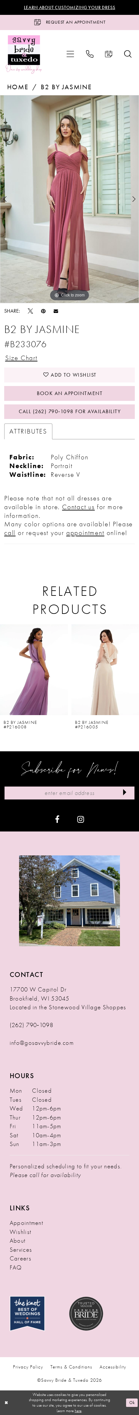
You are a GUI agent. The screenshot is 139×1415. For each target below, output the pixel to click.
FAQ (16, 1267)
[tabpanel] (69, 199)
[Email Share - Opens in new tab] (56, 311)
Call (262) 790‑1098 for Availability (70, 411)
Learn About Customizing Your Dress (69, 7)
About (18, 1241)
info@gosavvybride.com (42, 1043)
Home (17, 87)
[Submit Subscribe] (125, 793)
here (78, 1410)
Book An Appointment (69, 393)
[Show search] (128, 54)
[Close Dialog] (6, 1402)
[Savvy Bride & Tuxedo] (24, 54)
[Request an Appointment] (108, 54)
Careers (20, 1258)
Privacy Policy (28, 1367)
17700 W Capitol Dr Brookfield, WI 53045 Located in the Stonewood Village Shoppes (68, 998)
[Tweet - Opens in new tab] (30, 311)
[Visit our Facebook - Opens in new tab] (57, 818)
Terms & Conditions (71, 1367)
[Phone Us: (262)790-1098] (89, 54)
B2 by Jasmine (66, 87)
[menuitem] (70, 54)
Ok (132, 1402)
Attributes (28, 431)
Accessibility (113, 1367)
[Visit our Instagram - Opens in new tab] (80, 818)
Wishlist (20, 1232)
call (10, 533)
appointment (85, 533)
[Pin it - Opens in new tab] (43, 311)
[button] (70, 54)
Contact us (78, 507)
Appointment (26, 1223)
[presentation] (34, 669)
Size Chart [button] (21, 358)
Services (21, 1250)
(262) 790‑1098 (31, 1025)
